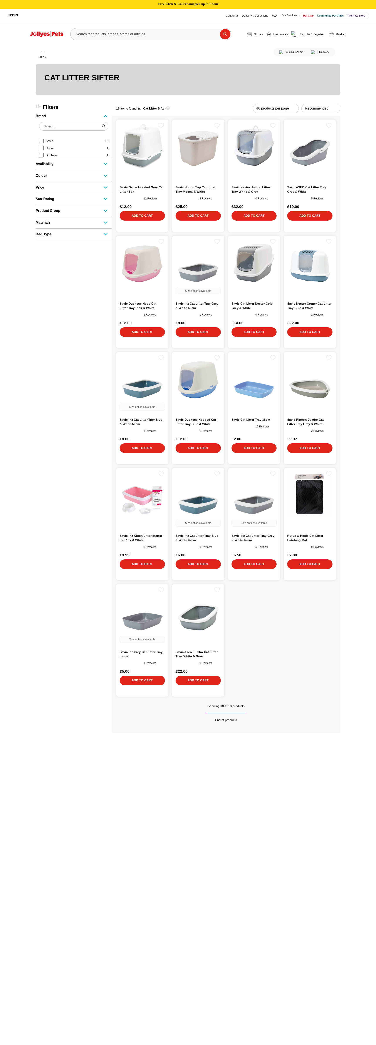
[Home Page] (46, 34)
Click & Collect (294, 52)
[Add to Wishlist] (161, 125)
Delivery (324, 52)
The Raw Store (356, 15)
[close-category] (168, 108)
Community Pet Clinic (330, 15)
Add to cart (142, 215)
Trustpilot (12, 15)
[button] (308, 34)
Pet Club (308, 15)
